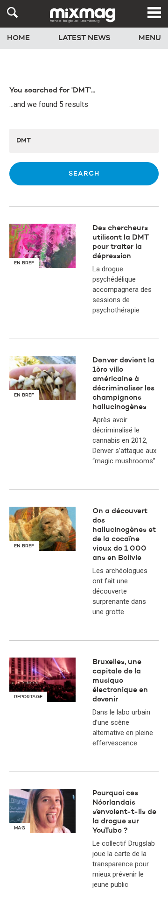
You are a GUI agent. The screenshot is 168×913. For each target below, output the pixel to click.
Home (18, 38)
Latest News (84, 38)
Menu (150, 38)
